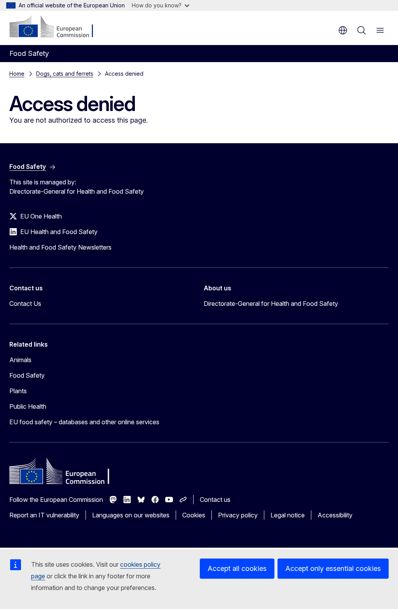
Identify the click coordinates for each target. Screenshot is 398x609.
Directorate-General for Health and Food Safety (271, 303)
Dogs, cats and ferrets (64, 73)
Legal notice (288, 515)
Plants (18, 391)
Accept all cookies (237, 568)
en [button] (342, 30)
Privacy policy (238, 515)
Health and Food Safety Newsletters (60, 247)
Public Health (27, 406)
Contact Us (25, 303)
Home (16, 73)
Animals (20, 360)
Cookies (193, 515)
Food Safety (27, 375)
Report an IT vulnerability (44, 515)
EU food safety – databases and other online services (84, 422)
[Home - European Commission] (56, 27)
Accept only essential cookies (333, 568)
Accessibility (335, 515)
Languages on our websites (130, 515)
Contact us (215, 499)
